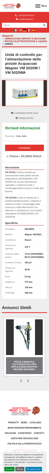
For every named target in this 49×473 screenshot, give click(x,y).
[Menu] (38, 6)
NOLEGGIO (10, 433)
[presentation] (21, 380)
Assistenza (25, 433)
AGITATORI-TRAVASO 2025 (24, 438)
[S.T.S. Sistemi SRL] (24, 411)
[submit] (44, 25)
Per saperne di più (34, 469)
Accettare (9, 469)
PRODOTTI (13, 422)
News (24, 422)
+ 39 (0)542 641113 (26, 15)
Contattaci (24, 147)
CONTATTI (39, 433)
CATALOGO (35, 422)
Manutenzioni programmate (24, 428)
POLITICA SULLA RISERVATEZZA (25, 444)
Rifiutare (20, 469)
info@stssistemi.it (26, 19)
